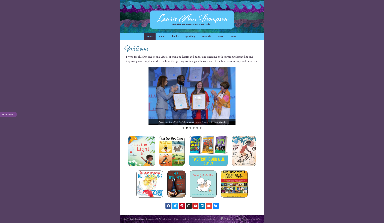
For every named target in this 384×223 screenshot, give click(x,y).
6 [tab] (200, 128)
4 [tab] (194, 128)
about (162, 36)
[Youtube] (195, 206)
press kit (206, 36)
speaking (190, 36)
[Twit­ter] (175, 206)
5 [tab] (197, 128)
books (175, 36)
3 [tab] (190, 128)
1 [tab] (183, 128)
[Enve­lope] (209, 206)
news (220, 36)
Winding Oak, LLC (251, 218)
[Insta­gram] (189, 206)
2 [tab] (187, 128)
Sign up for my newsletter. (203, 219)
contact (233, 36)
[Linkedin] (202, 206)
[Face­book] (168, 206)
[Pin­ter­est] (182, 206)
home (150, 36)
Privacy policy (182, 218)
